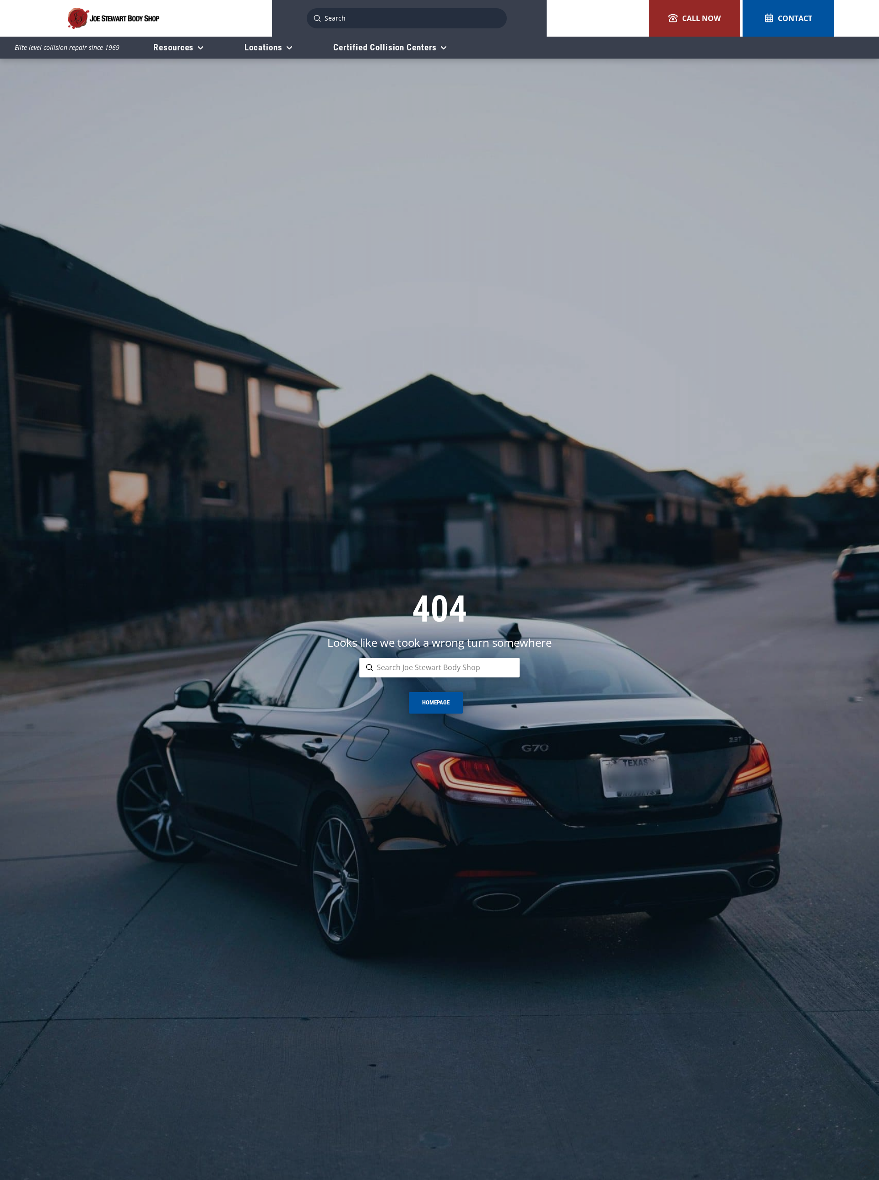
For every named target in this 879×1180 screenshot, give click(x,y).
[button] (694, 18)
